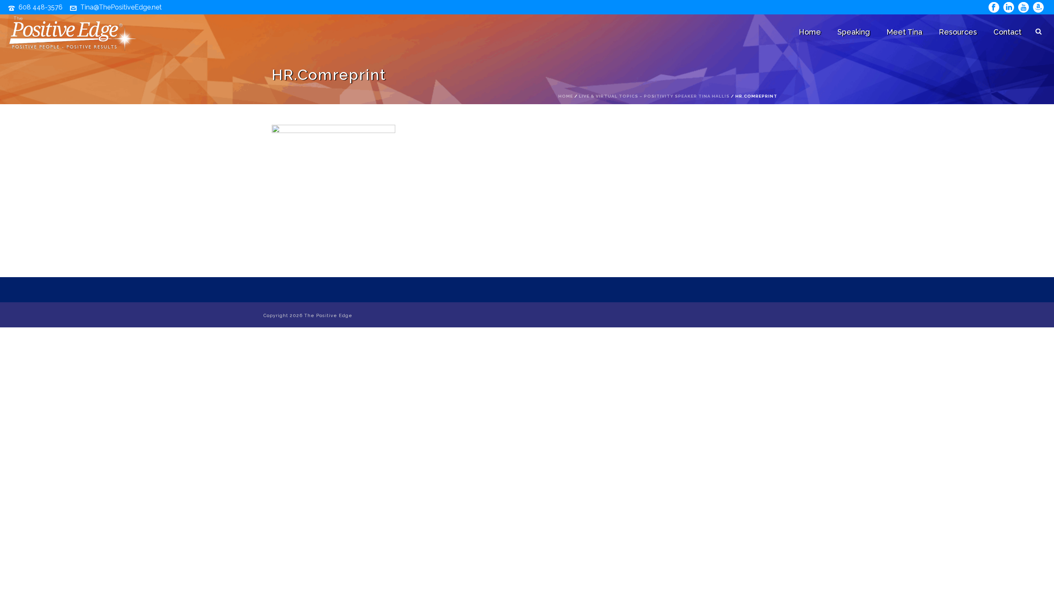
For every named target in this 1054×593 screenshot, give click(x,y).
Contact (1007, 32)
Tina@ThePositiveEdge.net (121, 7)
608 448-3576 (41, 7)
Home (810, 32)
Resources (958, 32)
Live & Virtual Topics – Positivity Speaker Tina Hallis (654, 96)
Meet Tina (904, 32)
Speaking (853, 32)
